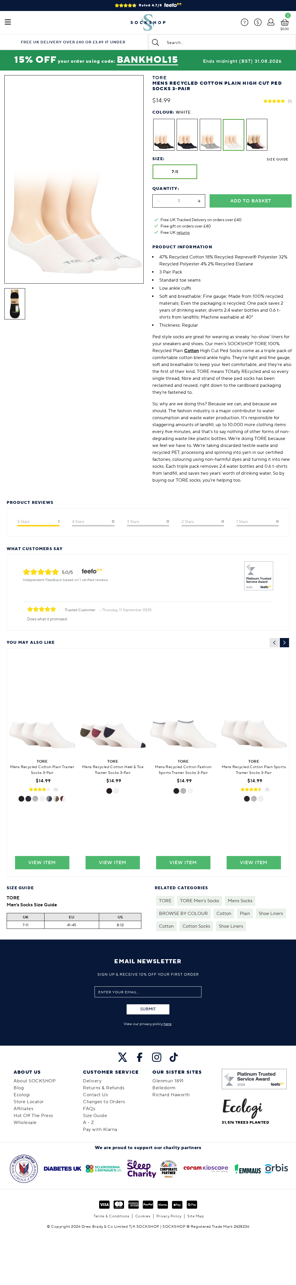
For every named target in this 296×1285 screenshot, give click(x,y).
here (167, 1024)
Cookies (143, 1216)
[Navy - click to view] (28, 799)
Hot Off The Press (33, 1115)
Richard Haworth (171, 1095)
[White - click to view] (42, 799)
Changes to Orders (104, 1102)
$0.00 (284, 29)
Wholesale (25, 1122)
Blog (19, 1088)
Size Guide (277, 159)
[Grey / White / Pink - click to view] (63, 799)
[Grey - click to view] (35, 799)
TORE (165, 901)
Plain (245, 913)
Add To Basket (250, 201)
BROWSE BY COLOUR (183, 913)
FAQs (89, 1109)
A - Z (88, 1122)
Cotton (224, 913)
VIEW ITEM (42, 863)
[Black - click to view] (21, 799)
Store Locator (29, 1102)
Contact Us (95, 1095)
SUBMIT (148, 1009)
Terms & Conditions (111, 1216)
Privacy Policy (169, 1216)
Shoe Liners (271, 913)
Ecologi (22, 1095)
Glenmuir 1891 (168, 1081)
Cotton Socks (196, 926)
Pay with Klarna (100, 1129)
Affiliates (23, 1109)
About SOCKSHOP (35, 1081)
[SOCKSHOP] (148, 22)
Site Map (195, 1216)
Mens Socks (240, 901)
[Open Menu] (7, 23)
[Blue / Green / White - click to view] (56, 799)
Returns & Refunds (104, 1088)
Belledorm (164, 1088)
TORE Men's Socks (199, 901)
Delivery (92, 1081)
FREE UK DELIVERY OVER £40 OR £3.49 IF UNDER (73, 42)
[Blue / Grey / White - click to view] (49, 799)
